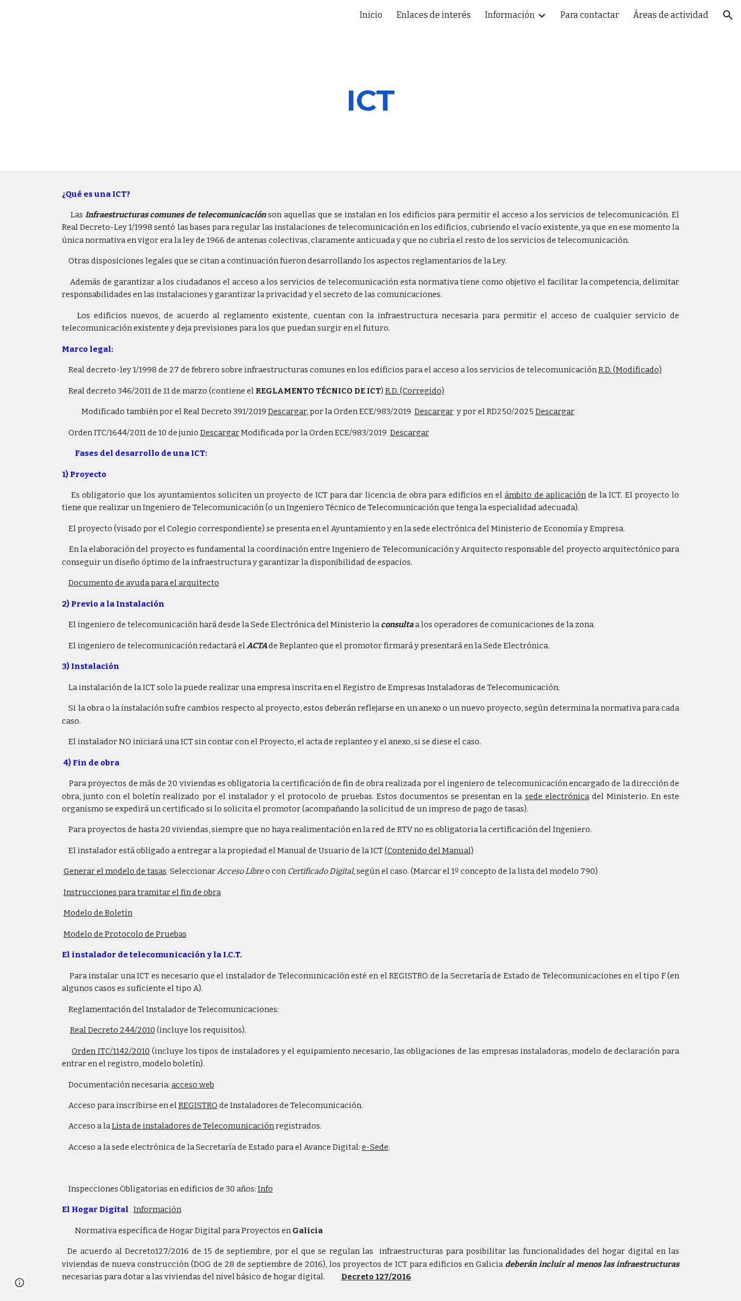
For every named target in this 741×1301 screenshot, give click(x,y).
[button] (728, 15)
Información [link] (510, 15)
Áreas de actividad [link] (670, 15)
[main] (370, 100)
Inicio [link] (371, 15)
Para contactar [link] (589, 15)
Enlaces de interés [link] (434, 15)
